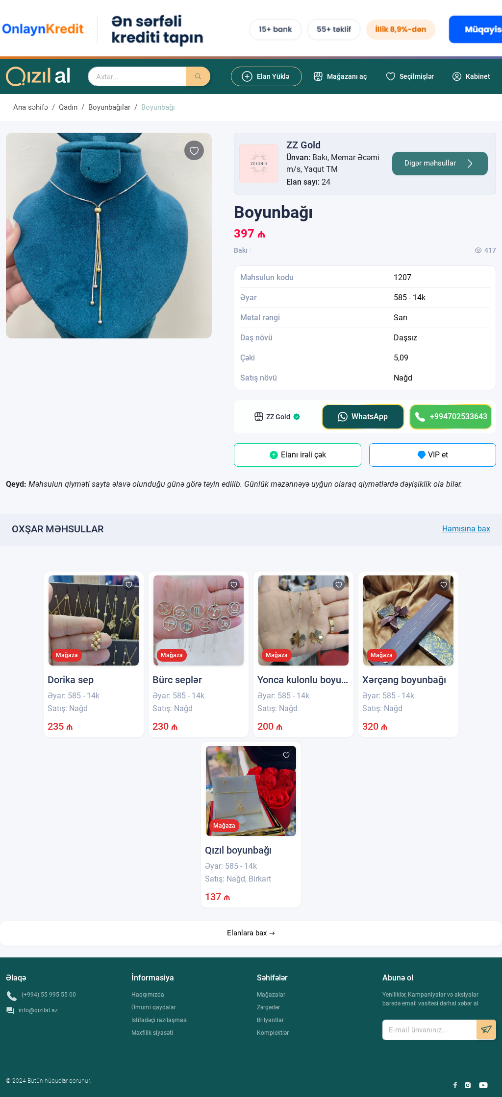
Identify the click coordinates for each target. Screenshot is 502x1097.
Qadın (68, 107)
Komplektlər (273, 1032)
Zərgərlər (268, 1007)
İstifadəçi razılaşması (159, 1020)
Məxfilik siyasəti (152, 1032)
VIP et (437, 454)
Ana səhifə (30, 107)
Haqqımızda (147, 994)
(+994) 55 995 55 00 (49, 994)
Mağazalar (271, 994)
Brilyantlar (270, 1020)
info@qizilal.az (38, 1010)
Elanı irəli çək (302, 454)
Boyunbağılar (109, 107)
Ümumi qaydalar (153, 1007)
